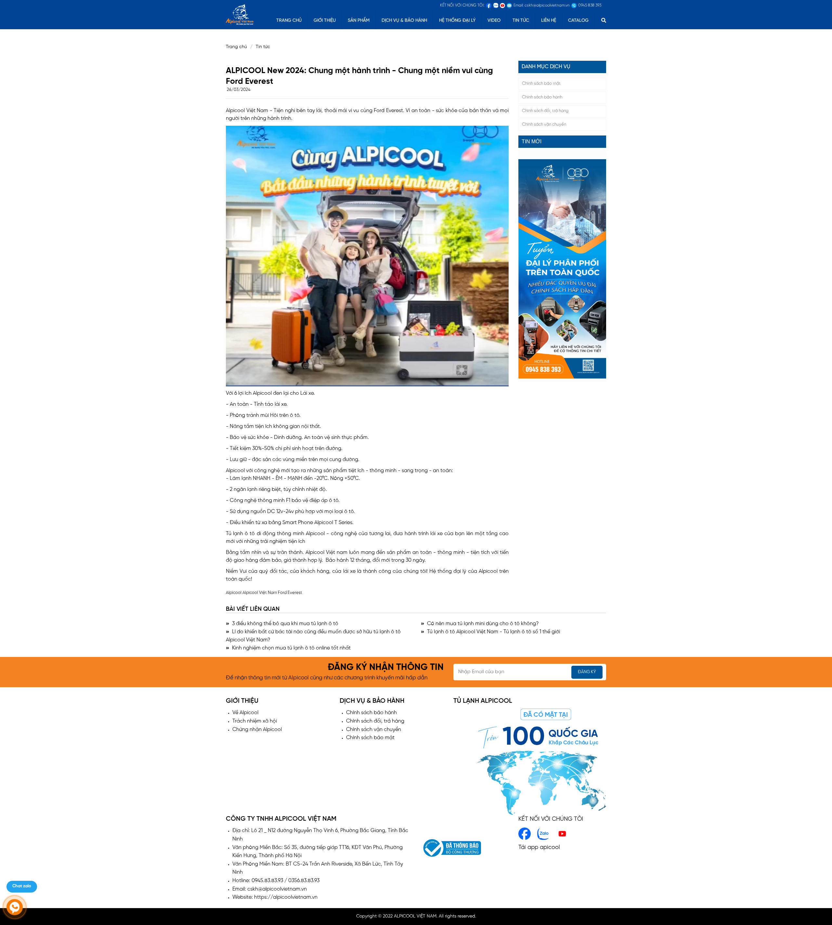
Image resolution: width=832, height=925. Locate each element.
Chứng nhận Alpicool (257, 729)
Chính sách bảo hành (542, 97)
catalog (578, 20)
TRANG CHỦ (289, 20)
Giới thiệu (325, 20)
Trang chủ (236, 47)
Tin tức (521, 20)
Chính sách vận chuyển (544, 124)
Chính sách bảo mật (541, 84)
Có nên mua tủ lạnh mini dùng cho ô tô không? (482, 623)
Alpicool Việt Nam (259, 593)
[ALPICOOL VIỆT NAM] (240, 14)
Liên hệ (548, 20)
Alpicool (233, 593)
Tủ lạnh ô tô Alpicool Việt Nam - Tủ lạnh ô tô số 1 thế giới (493, 632)
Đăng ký (587, 672)
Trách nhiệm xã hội (254, 721)
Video (494, 20)
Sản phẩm (359, 20)
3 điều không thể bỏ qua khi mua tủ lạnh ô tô (284, 623)
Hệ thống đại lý (457, 20)
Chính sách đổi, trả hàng (545, 111)
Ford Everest (290, 593)
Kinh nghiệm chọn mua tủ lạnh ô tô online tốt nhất (291, 648)
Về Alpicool (245, 712)
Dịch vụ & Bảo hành (404, 20)
